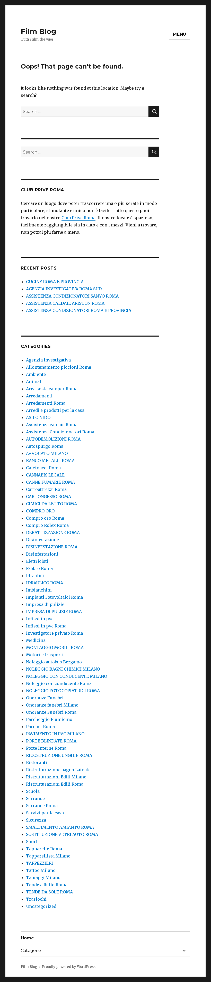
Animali (34, 381)
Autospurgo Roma (44, 446)
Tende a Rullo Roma (46, 884)
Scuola (33, 791)
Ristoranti (36, 762)
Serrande (35, 798)
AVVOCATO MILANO (47, 453)
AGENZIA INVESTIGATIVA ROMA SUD (64, 288)
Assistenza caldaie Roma (51, 424)
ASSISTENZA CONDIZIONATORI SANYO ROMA (72, 296)
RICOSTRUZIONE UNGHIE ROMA (59, 755)
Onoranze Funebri (45, 697)
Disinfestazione (42, 539)
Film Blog (38, 31)
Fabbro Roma (39, 568)
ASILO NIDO (38, 417)
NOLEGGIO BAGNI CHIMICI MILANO (63, 669)
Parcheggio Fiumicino (49, 719)
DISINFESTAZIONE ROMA (51, 546)
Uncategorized (41, 906)
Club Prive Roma (78, 217)
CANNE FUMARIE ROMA (50, 482)
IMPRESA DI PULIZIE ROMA (54, 611)
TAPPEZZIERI (39, 863)
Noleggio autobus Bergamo (54, 661)
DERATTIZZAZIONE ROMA (53, 532)
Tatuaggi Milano (43, 877)
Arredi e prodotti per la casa (55, 410)
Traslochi (36, 899)
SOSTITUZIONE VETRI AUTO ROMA (62, 834)
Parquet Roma (40, 726)
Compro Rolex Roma (47, 525)
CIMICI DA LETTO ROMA (51, 503)
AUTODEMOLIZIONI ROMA (53, 439)
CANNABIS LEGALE (45, 475)
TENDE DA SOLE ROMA (49, 891)
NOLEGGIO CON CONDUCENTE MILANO (66, 676)
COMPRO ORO (40, 510)
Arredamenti (39, 395)
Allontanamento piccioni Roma (58, 367)
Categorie (31, 950)
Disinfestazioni (42, 554)
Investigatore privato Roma (54, 633)
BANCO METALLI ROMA (50, 460)
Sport (31, 841)
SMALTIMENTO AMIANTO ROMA (60, 827)
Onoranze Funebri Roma (51, 712)
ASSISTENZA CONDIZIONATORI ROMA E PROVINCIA (78, 310)
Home (27, 938)
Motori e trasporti (45, 654)
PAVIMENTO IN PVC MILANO (55, 733)
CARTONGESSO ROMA (48, 496)
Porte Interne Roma (46, 748)
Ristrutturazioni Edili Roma (54, 784)
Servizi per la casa (45, 812)
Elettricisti (37, 561)
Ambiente (36, 374)
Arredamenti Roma (45, 403)
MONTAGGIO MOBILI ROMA (55, 647)
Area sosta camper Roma (51, 388)
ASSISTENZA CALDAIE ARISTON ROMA (65, 303)
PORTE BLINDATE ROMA (51, 740)
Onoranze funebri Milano (52, 705)
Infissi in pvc (40, 618)
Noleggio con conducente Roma (59, 683)
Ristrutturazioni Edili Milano (56, 776)
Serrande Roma (42, 805)
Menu (179, 34)
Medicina (36, 640)
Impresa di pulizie (45, 604)
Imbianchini (39, 590)
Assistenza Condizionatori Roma (60, 431)
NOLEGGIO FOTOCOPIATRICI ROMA (63, 690)
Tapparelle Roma (44, 848)
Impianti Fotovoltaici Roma (54, 597)
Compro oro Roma (45, 518)
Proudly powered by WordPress (68, 967)
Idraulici (35, 575)
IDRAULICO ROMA (44, 582)
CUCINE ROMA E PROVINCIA (55, 281)
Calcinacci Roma (43, 467)
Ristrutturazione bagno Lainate (58, 769)
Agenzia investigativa (48, 360)
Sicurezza (36, 820)
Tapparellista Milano (48, 856)
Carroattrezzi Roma (46, 489)
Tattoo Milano (41, 870)
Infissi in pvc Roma (46, 625)
